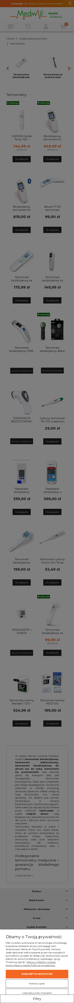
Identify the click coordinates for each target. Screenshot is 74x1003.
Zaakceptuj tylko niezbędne (37, 993)
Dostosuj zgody (37, 983)
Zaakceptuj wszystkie (37, 974)
